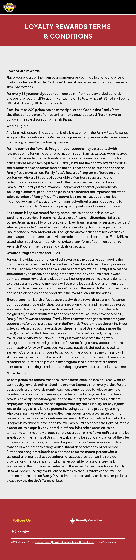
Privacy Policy (43, 542)
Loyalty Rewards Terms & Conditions (73, 542)
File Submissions (107, 542)
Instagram (24, 531)
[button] (130, 7)
